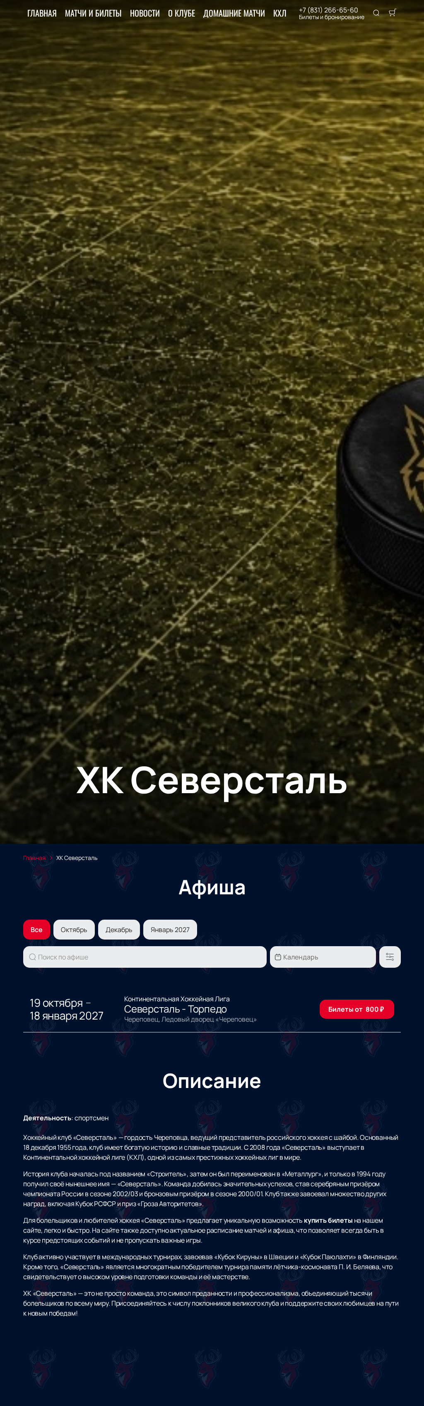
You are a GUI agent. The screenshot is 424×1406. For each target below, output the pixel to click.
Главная (42, 13)
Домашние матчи (234, 13)
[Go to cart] (392, 13)
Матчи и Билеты (93, 13)
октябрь (74, 929)
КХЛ (280, 13)
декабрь (119, 929)
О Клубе (181, 13)
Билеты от (356, 1009)
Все (37, 929)
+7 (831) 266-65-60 (328, 10)
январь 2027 (170, 929)
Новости (145, 13)
